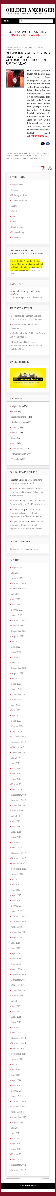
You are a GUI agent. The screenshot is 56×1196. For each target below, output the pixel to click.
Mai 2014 (15, 1074)
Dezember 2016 (18, 916)
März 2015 (16, 1021)
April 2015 (16, 1016)
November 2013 (18, 1106)
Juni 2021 (15, 678)
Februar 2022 (17, 657)
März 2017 (16, 900)
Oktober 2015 (17, 984)
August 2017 (17, 873)
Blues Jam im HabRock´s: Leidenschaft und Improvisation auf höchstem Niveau (26, 345)
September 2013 (18, 1117)
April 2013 (16, 1143)
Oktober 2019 (17, 747)
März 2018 (16, 836)
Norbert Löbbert (35, 156)
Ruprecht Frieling (19, 521)
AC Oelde (44, 153)
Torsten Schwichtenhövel (22, 488)
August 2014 (17, 1058)
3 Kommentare (36, 158)
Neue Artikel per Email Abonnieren (26, 297)
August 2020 (17, 699)
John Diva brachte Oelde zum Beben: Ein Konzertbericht (26, 492)
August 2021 (17, 673)
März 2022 (16, 651)
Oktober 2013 (17, 1111)
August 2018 (17, 810)
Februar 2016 (17, 963)
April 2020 (16, 715)
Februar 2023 (17, 609)
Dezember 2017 (18, 852)
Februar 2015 (17, 1027)
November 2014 (18, 1043)
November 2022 (18, 620)
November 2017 (18, 858)
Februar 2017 (17, 905)
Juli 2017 (15, 879)
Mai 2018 (15, 826)
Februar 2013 (17, 1154)
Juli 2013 (15, 1127)
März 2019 (16, 778)
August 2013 (17, 1122)
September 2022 (18, 630)
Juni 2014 (15, 1069)
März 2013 (16, 1148)
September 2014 (18, 1053)
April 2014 (16, 1080)
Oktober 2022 (17, 625)
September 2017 (18, 868)
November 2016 (18, 921)
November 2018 (18, 799)
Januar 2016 (16, 969)
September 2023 (18, 588)
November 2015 (18, 979)
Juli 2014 (15, 1064)
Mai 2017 (15, 889)
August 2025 (17, 567)
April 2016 (16, 953)
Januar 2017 (16, 910)
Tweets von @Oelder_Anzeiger (24, 548)
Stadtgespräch (17, 226)
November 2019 (18, 741)
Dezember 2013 (18, 1101)
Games (14, 189)
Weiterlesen (37, 136)
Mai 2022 (15, 646)
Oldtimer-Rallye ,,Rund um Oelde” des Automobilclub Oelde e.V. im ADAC (28, 58)
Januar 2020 (16, 731)
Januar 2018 (16, 847)
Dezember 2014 (18, 1037)
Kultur (14, 205)
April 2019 (16, 773)
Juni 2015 (15, 1006)
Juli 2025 (15, 572)
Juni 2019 (15, 762)
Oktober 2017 (17, 863)
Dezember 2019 (18, 736)
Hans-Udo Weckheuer (15, 156)
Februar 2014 (17, 1090)
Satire (14, 216)
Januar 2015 (16, 1032)
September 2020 (18, 694)
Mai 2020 (15, 710)
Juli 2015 (15, 1000)
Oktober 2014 (17, 1048)
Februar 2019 (17, 784)
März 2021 (16, 683)
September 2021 (18, 667)
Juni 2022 (15, 641)
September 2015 (18, 990)
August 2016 (17, 937)
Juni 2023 (15, 599)
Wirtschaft (16, 237)
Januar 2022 (16, 662)
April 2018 (16, 831)
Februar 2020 (17, 725)
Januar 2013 (16, 1159)
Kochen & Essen (19, 200)
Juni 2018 (15, 821)
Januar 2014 (16, 1095)
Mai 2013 (15, 1138)
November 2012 (18, 1169)
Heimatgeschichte (19, 195)
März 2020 (16, 720)
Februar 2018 (17, 842)
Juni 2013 (15, 1132)
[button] (43, 143)
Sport (24, 153)
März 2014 (16, 1085)
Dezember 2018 (18, 794)
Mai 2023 (15, 604)
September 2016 (18, 932)
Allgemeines (17, 184)
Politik (14, 210)
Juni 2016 (15, 942)
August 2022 (17, 636)
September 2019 (18, 752)
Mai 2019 (15, 768)
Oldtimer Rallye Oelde (17, 158)
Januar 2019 (16, 789)
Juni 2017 (15, 884)
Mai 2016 (15, 947)
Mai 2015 (15, 1011)
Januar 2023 (16, 614)
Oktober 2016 (17, 926)
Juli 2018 (15, 815)
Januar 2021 (16, 688)
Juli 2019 (15, 757)
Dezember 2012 (18, 1164)
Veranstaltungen (18, 232)
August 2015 (17, 995)
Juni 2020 (15, 704)
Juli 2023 (15, 593)
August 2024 (17, 577)
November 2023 (18, 583)
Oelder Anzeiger (30, 9)
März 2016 (16, 958)
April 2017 (16, 895)
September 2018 (18, 805)
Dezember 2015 (18, 974)
